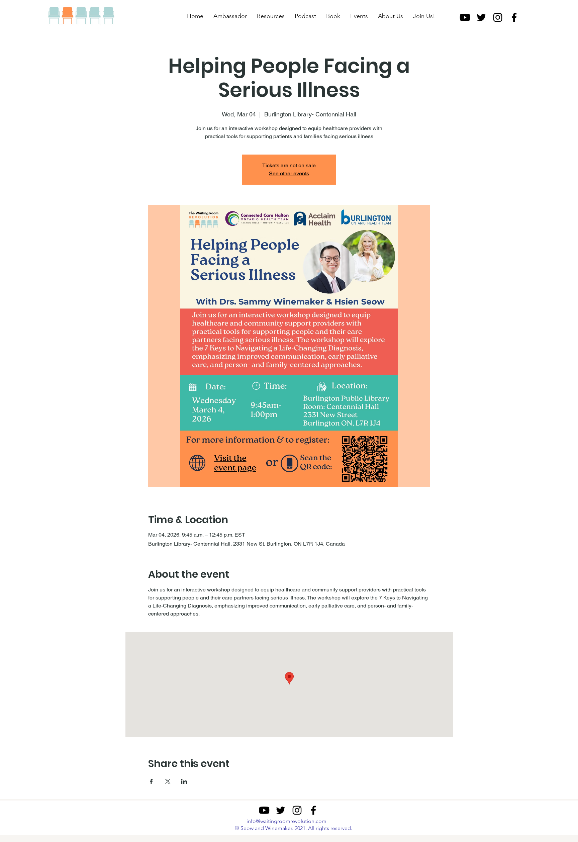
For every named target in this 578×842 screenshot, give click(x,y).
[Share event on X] (168, 781)
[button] (271, 16)
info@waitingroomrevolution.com (286, 821)
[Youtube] (465, 17)
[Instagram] (498, 17)
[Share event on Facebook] (151, 781)
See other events (289, 173)
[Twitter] (481, 17)
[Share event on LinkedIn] (184, 781)
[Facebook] (514, 17)
